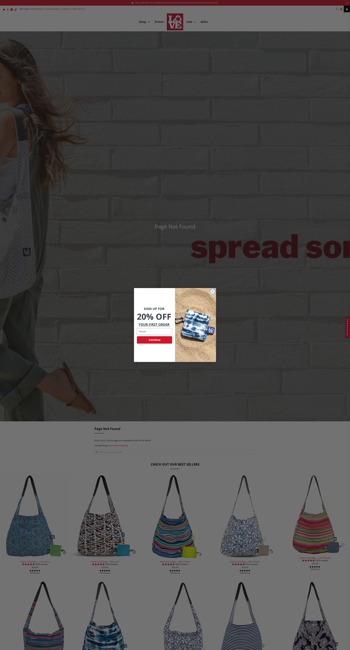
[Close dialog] (212, 291)
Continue (155, 340)
